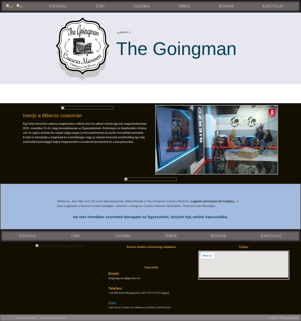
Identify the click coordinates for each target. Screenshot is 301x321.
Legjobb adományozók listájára (212, 201)
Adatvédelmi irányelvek (53, 317)
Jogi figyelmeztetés (26, 317)
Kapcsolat (273, 6)
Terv (100, 6)
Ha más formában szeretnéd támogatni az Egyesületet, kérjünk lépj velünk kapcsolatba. (150, 217)
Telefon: (115, 288)
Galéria (142, 6)
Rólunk (226, 6)
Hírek (184, 6)
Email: (113, 273)
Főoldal (58, 6)
